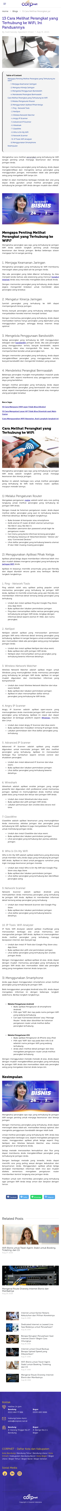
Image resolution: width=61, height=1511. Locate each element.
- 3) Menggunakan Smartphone (23, 142)
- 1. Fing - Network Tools (19, 108)
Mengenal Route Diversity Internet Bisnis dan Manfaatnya (25, 1289)
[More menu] (4, 3)
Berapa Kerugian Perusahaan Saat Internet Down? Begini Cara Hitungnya (37, 1338)
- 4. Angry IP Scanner (19, 118)
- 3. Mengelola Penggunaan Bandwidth (26, 91)
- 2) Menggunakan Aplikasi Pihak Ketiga (26, 105)
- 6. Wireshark (15, 125)
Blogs (15, 11)
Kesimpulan (13, 146)
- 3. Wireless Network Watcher (22, 115)
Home (5, 11)
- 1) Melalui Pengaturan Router (22, 101)
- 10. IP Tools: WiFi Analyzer (21, 139)
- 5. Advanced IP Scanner (20, 122)
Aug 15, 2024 (43, 32)
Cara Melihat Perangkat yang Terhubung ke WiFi (28, 98)
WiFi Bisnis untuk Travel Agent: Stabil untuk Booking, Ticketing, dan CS (29, 1248)
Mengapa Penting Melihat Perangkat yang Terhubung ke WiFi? (31, 80)
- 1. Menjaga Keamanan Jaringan (23, 84)
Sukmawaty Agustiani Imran (19, 32)
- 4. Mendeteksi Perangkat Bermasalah (26, 94)
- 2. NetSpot (15, 111)
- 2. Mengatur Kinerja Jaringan (22, 87)
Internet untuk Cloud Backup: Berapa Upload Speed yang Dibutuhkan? (35, 1351)
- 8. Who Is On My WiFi (19, 132)
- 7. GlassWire (15, 129)
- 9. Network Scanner (19, 135)
